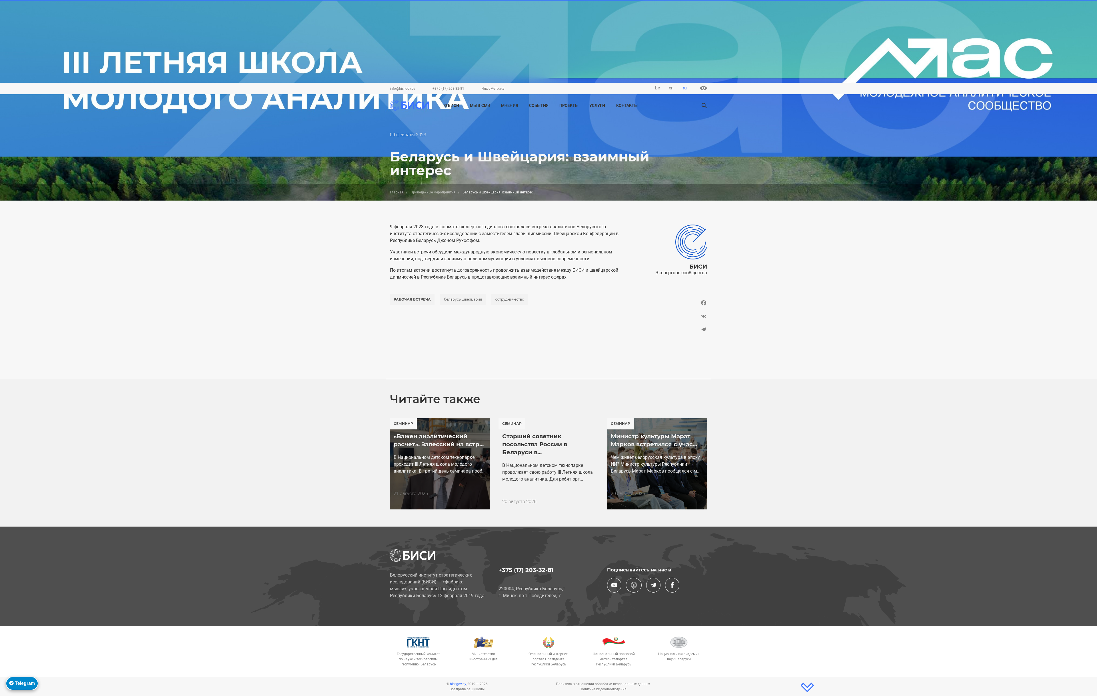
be (657, 88)
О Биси (451, 105)
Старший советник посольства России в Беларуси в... (534, 444)
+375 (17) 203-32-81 (448, 89)
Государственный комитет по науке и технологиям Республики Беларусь (418, 659)
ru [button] (685, 88)
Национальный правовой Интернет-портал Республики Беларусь (614, 659)
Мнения (509, 105)
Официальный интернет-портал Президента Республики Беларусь (548, 659)
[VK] (670, 316)
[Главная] (409, 105)
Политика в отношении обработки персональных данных (603, 684)
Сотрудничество (509, 299)
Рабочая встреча (412, 299)
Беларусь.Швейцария (463, 299)
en (671, 88)
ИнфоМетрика (493, 89)
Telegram (24, 683)
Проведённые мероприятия (433, 192)
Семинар (403, 423)
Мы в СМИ (480, 105)
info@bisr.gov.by (402, 89)
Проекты (568, 105)
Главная (397, 192)
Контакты (627, 105)
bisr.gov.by (458, 684)
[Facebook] (670, 304)
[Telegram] (670, 329)
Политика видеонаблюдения (602, 689)
